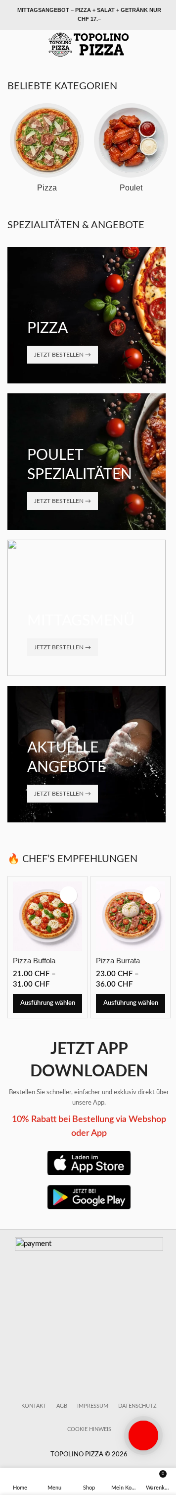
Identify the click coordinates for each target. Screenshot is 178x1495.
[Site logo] (89, 44)
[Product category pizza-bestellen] (47, 150)
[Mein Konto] (167, 45)
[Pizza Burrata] (130, 916)
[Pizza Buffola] (47, 916)
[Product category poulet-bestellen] (131, 150)
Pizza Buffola (34, 960)
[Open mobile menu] (11, 45)
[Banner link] (86, 315)
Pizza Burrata (118, 960)
